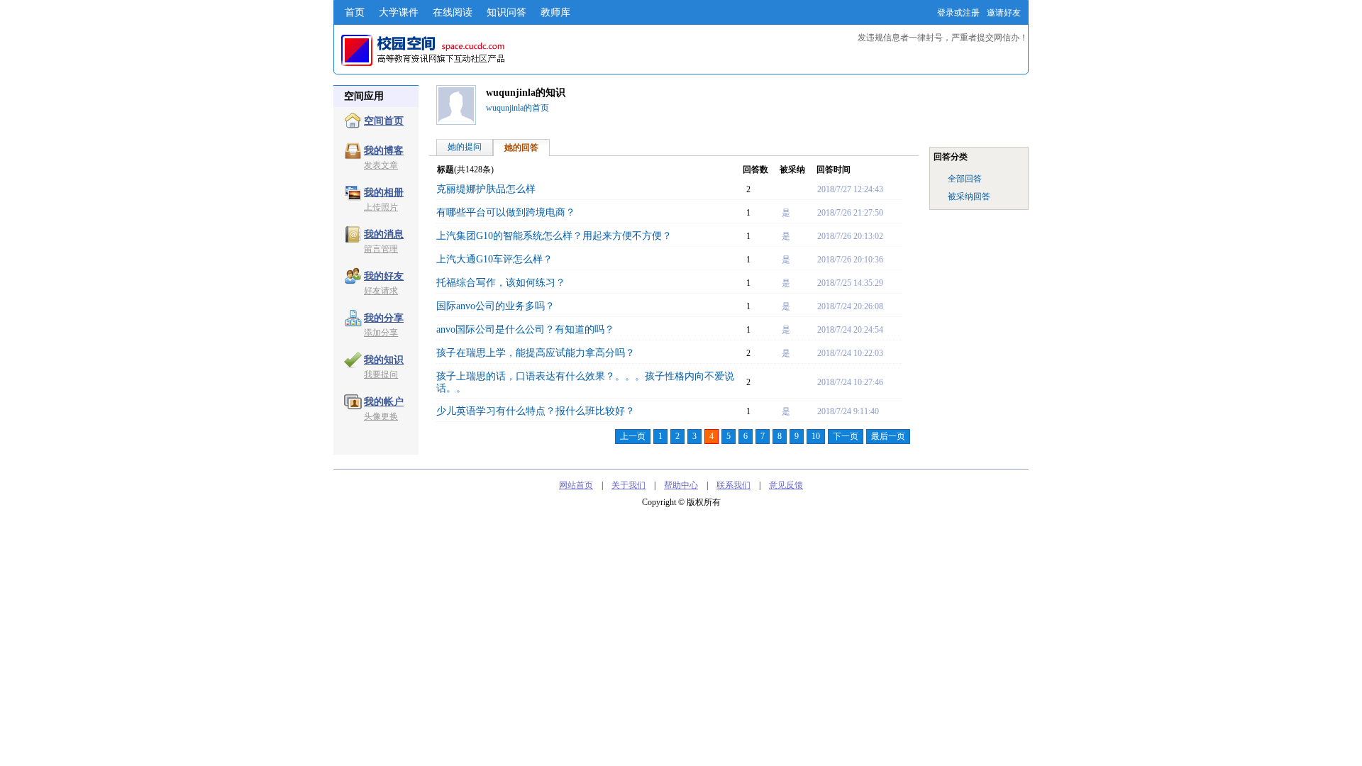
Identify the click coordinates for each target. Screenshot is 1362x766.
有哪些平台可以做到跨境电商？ (505, 212)
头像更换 (381, 416)
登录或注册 (958, 13)
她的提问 (465, 147)
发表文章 (381, 165)
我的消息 (384, 234)
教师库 (555, 12)
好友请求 (381, 291)
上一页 (633, 436)
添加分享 (381, 333)
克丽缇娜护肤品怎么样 (486, 189)
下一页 (845, 436)
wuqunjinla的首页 (517, 108)
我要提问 (381, 374)
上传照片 (381, 207)
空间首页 (384, 121)
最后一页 (888, 436)
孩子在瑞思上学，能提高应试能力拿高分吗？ (535, 353)
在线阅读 (452, 12)
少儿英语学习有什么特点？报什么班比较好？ (535, 411)
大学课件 (399, 12)
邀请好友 (1004, 13)
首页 (355, 12)
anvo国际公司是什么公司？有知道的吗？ (525, 329)
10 (816, 436)
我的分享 (384, 318)
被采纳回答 (969, 196)
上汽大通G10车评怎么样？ (494, 259)
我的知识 (384, 360)
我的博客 (384, 150)
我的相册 (384, 192)
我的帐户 (384, 401)
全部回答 (965, 179)
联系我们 (733, 485)
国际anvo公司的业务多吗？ (495, 306)
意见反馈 (786, 485)
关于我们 (628, 485)
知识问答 (506, 12)
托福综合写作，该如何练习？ (500, 282)
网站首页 (576, 485)
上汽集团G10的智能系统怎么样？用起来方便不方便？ (554, 236)
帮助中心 (681, 485)
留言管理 (381, 249)
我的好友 (384, 276)
